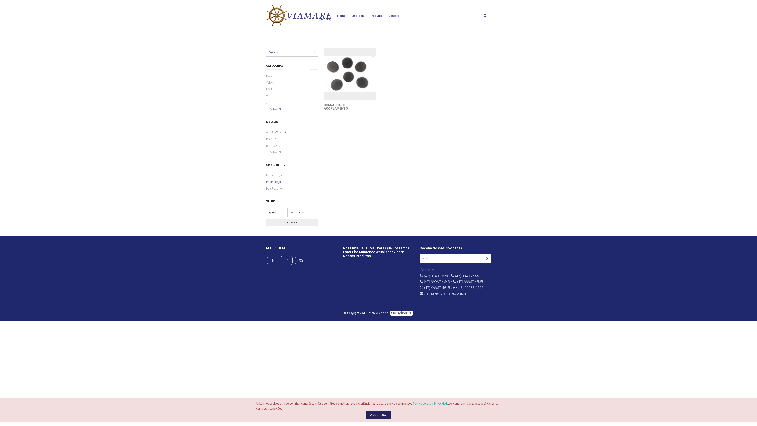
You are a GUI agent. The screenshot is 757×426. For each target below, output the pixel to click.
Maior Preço (273, 182)
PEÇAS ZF (271, 139)
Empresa (357, 16)
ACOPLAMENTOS (276, 132)
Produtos (376, 16)
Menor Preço (274, 175)
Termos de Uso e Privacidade (430, 403)
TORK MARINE (274, 109)
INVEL (269, 89)
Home (341, 16)
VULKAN (271, 82)
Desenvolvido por (378, 313)
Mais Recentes (274, 188)
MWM (269, 76)
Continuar (379, 414)
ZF (267, 103)
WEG (269, 96)
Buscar (292, 222)
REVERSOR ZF (274, 146)
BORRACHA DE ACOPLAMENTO (336, 106)
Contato (393, 16)
